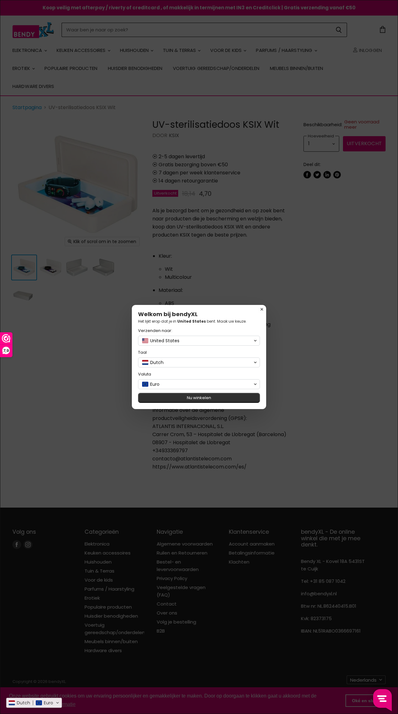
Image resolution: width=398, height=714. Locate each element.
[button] (34, 703)
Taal (142, 352)
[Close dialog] (262, 309)
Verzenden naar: (155, 330)
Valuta (144, 374)
